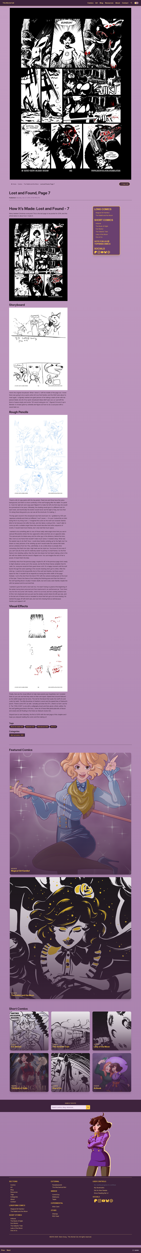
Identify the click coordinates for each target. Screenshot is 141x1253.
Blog (101, 3)
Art (96, 3)
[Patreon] (95, 252)
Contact (125, 3)
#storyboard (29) (42, 726)
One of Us (99, 237)
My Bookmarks (99, 1187)
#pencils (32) (30, 726)
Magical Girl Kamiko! (102, 213)
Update (136, 1250)
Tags (12, 1194)
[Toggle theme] (136, 3)
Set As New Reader (100, 1190)
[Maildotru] (108, 252)
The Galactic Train (102, 231)
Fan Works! (99, 229)
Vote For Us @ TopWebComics (102, 242)
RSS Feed (55, 1216)
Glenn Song (63, 1237)
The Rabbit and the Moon (104, 215)
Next (8, 1250)
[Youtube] (102, 252)
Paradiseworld (57, 1185)
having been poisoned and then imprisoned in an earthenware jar (37, 589)
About (117, 3)
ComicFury (55, 1194)
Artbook (98, 223)
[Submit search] (88, 1107)
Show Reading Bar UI (101, 1193)
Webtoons (55, 1197)
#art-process (17, 735)
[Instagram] (99, 252)
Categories (14, 1197)
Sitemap (55, 1214)
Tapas (54, 1199)
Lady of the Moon (102, 234)
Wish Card (55, 1206)
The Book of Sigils (102, 226)
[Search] (131, 3)
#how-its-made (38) (17, 726)
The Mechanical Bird (59, 1187)
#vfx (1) (53, 726)
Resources (109, 3)
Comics (90, 3)
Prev (3, 1250)
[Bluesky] (105, 252)
